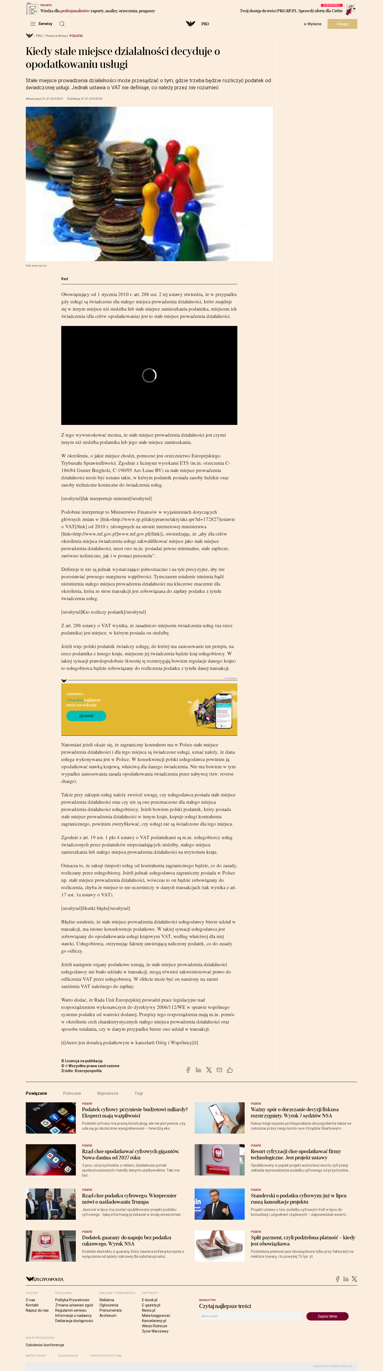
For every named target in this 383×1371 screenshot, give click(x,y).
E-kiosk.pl (149, 1300)
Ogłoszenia (109, 1305)
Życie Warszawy (155, 1331)
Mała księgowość (156, 1315)
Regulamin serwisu (71, 1310)
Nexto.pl (148, 1310)
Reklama (107, 1300)
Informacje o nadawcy (73, 1315)
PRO (205, 24)
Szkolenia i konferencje (45, 1345)
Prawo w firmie (56, 36)
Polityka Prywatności (72, 1300)
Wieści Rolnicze (154, 1326)
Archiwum (108, 1315)
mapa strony (36, 1355)
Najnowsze (108, 1093)
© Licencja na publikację (82, 1061)
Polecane (72, 1093)
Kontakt (32, 1305)
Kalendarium (68, 1355)
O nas (30, 1300)
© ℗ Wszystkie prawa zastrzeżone (90, 1066)
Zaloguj (342, 24)
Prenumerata (111, 1310)
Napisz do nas (37, 1310)
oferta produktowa (106, 1355)
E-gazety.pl (151, 1305)
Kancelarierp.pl (154, 1321)
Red (64, 279)
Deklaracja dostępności (74, 1321)
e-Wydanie (313, 24)
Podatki (76, 36)
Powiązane (36, 1093)
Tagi (138, 1093)
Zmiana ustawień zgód (74, 1305)
